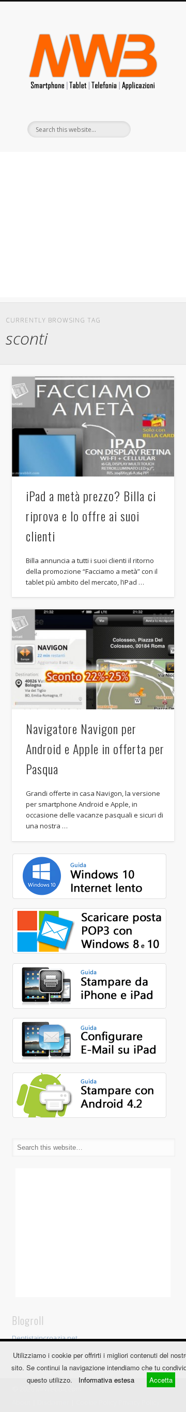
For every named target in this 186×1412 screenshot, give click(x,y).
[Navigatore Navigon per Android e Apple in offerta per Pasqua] (93, 659)
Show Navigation (150, 92)
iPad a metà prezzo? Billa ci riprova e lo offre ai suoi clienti (91, 515)
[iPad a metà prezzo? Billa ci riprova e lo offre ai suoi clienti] (93, 427)
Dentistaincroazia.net (45, 1337)
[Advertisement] (93, 224)
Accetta (161, 1380)
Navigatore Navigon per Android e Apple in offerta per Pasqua (95, 748)
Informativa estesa (106, 1380)
